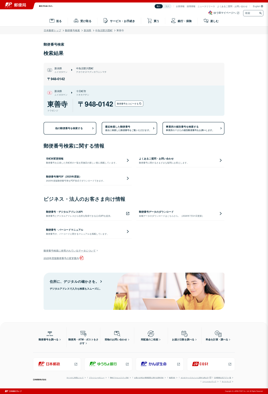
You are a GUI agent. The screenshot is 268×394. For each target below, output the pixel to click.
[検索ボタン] (261, 13)
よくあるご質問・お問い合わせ (232, 6)
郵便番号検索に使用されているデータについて (70, 250)
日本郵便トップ (52, 30)
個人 (159, 6)
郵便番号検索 (72, 30)
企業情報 (180, 6)
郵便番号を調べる (48, 339)
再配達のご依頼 (149, 339)
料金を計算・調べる (217, 339)
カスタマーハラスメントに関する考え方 (195, 377)
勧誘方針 (172, 377)
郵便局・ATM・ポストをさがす (83, 341)
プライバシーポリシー (97, 377)
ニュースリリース (206, 6)
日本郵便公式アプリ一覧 (222, 377)
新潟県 (87, 30)
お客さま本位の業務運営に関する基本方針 (149, 377)
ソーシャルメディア (209, 381)
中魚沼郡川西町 (104, 30)
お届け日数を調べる (183, 339)
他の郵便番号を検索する (69, 128)
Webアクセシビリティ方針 (119, 377)
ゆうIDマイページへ (225, 12)
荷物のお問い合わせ (116, 339)
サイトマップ (226, 381)
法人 (167, 6)
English (256, 6)
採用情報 (191, 6)
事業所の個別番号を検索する (190, 128)
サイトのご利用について (75, 377)
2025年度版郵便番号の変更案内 (61, 258)
